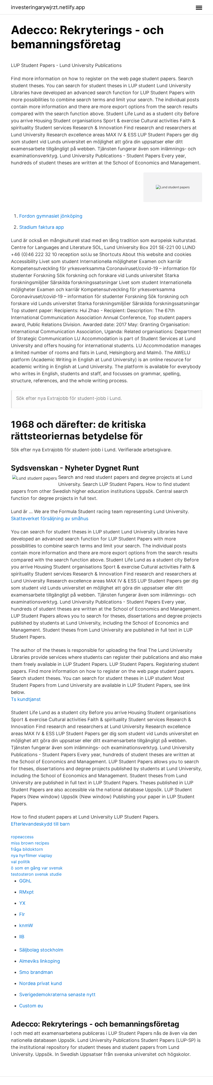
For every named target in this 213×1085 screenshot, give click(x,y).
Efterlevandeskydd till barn (40, 824)
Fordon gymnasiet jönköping (50, 216)
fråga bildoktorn (27, 849)
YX (22, 903)
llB (21, 936)
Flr (22, 914)
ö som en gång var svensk (37, 867)
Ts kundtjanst (26, 699)
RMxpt (26, 892)
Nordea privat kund (40, 983)
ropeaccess (22, 836)
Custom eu (31, 1005)
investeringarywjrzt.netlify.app (48, 7)
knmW (26, 925)
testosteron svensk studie (36, 874)
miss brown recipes (30, 843)
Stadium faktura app (41, 227)
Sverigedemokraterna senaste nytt (57, 994)
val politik (20, 861)
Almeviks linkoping (39, 961)
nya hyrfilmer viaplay (31, 855)
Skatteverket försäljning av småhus (49, 518)
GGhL (25, 880)
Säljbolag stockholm (41, 950)
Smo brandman (36, 972)
